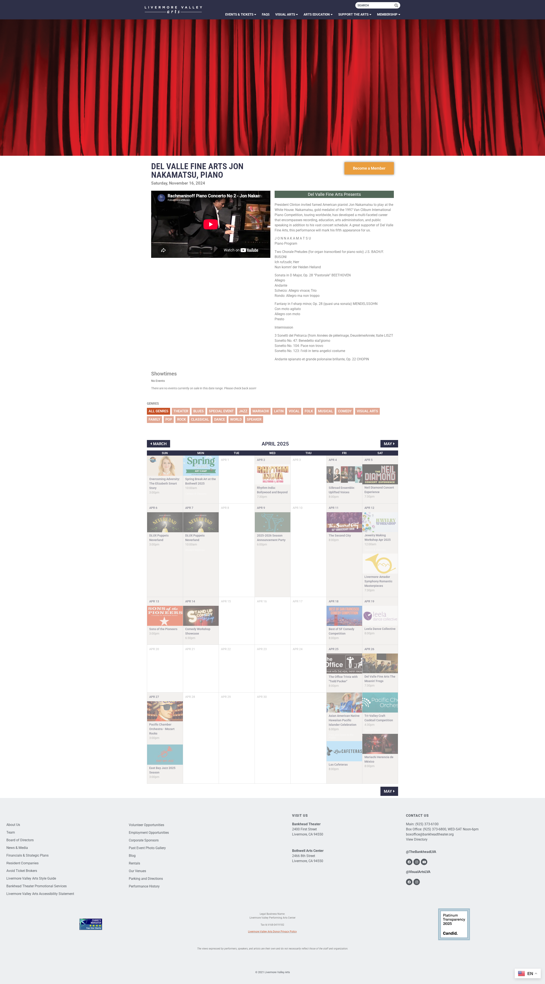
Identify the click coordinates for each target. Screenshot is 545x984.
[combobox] (374, 5)
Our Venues (137, 871)
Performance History (144, 886)
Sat (380, 453)
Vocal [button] (294, 411)
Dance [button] (219, 419)
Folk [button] (309, 411)
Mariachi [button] (260, 411)
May (388, 444)
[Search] (397, 5)
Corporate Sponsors (144, 840)
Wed (272, 453)
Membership (387, 14)
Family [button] (154, 419)
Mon (200, 453)
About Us (13, 825)
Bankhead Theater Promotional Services (36, 886)
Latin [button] (279, 411)
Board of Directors (20, 840)
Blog (132, 856)
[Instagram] (416, 862)
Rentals (134, 863)
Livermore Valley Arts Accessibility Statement (40, 894)
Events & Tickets (239, 14)
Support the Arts (353, 14)
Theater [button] (181, 411)
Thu (308, 453)
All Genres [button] (158, 411)
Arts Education (317, 14)
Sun (165, 453)
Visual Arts (285, 14)
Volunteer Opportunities (146, 825)
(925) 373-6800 (434, 829)
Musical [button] (325, 411)
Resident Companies (22, 863)
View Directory (416, 839)
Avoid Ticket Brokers (21, 871)
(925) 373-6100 (427, 824)
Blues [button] (198, 411)
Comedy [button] (345, 411)
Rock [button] (181, 419)
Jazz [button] (243, 411)
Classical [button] (200, 419)
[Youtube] (424, 862)
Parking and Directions (146, 879)
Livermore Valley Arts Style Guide (31, 878)
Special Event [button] (221, 411)
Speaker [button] (254, 419)
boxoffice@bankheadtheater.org (430, 834)
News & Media (17, 848)
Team (10, 832)
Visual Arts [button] (367, 411)
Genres (153, 403)
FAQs (266, 14)
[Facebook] (409, 862)
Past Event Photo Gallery (147, 848)
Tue (236, 453)
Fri (344, 453)
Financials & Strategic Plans (27, 855)
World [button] (236, 419)
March (160, 444)
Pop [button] (168, 419)
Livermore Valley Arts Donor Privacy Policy (272, 931)
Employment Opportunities (149, 833)
